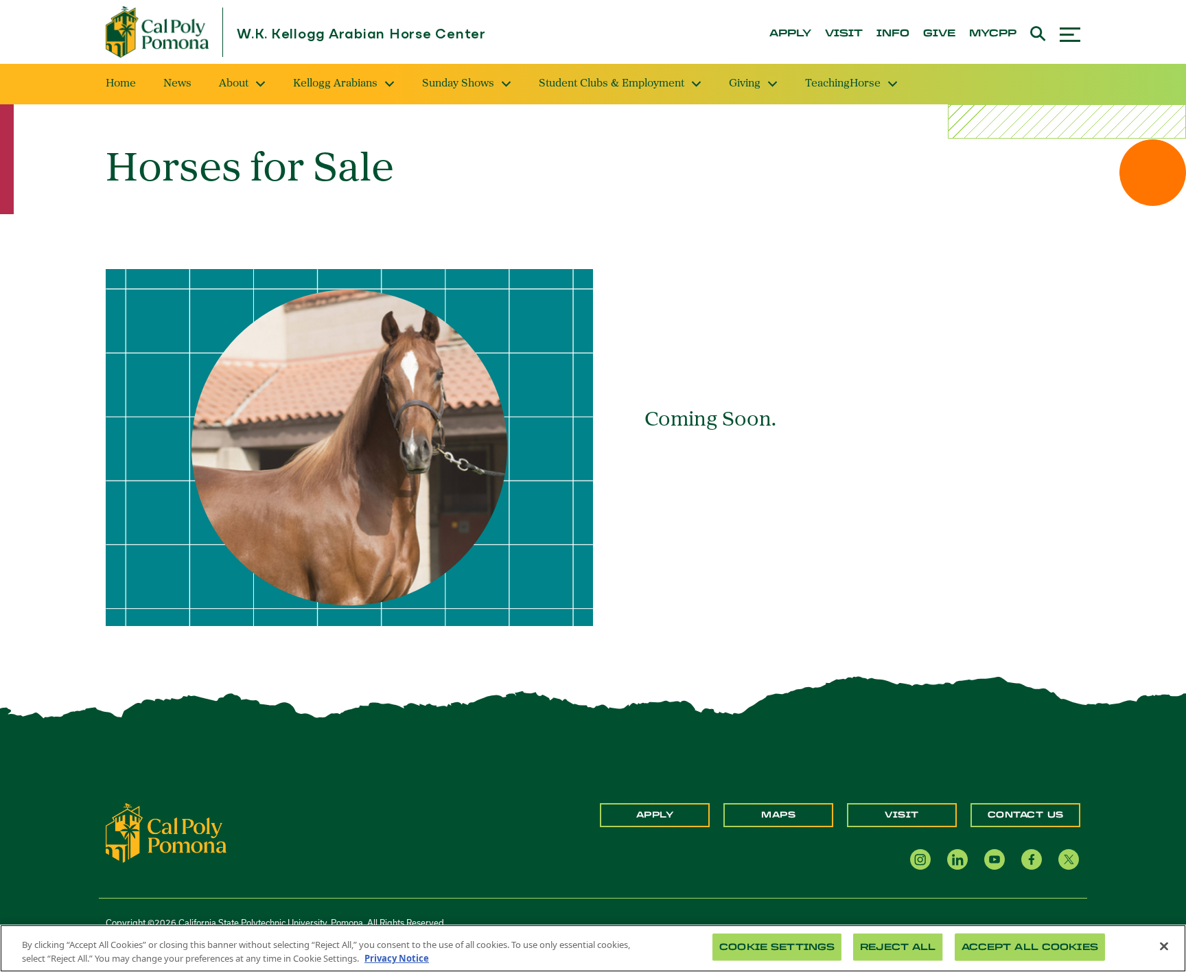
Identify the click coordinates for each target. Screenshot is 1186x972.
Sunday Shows (458, 83)
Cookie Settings (777, 947)
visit (844, 33)
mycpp (992, 33)
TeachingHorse (843, 83)
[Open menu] (1070, 32)
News (177, 83)
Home (121, 83)
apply (790, 33)
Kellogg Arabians (335, 83)
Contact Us (1026, 815)
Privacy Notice (396, 957)
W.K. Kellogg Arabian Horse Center (361, 34)
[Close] (1164, 946)
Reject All (897, 947)
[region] (593, 948)
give (939, 33)
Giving (744, 83)
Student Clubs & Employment (611, 83)
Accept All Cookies (1030, 947)
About (233, 83)
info (892, 33)
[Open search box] (1038, 32)
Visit (902, 815)
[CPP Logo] (166, 832)
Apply (655, 815)
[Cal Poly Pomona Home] (157, 32)
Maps (778, 815)
